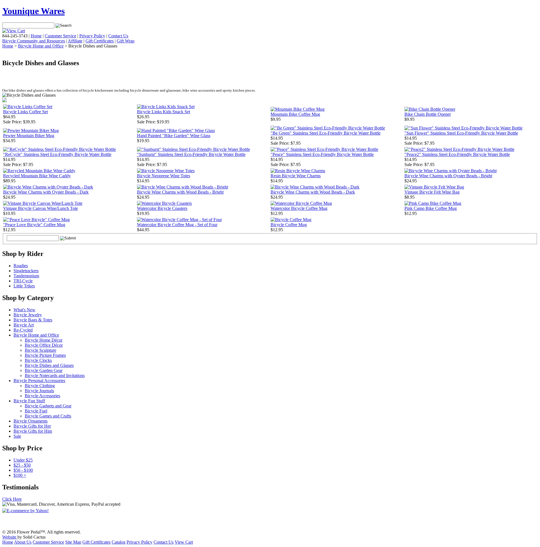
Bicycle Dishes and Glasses (49, 365)
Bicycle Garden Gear (43, 370)
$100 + (20, 475)
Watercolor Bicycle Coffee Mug (299, 208)
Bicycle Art (24, 325)
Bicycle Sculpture (40, 350)
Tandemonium (26, 275)
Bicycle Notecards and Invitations (55, 375)
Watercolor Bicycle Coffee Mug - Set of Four (177, 224)
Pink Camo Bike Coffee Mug (430, 208)
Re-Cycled (23, 330)
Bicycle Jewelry (28, 314)
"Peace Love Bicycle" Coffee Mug (34, 224)
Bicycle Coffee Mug (289, 224)
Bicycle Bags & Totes (33, 319)
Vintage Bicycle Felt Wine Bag (432, 192)
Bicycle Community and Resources (33, 40)
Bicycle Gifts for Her (32, 426)
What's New (24, 309)
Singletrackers (26, 270)
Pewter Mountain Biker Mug (28, 135)
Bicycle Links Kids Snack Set (163, 111)
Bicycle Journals (39, 390)
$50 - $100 (23, 470)
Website (9, 537)
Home (36, 35)
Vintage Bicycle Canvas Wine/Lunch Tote (40, 208)
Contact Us (118, 35)
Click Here (12, 499)
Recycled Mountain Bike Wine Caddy (37, 175)
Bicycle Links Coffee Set (25, 111)
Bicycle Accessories (42, 395)
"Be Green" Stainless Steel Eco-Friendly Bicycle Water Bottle (326, 133)
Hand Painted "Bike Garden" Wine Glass (173, 135)
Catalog (118, 542)
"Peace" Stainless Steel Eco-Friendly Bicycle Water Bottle (322, 154)
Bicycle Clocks (38, 360)
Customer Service (60, 35)
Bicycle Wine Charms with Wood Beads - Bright (180, 192)
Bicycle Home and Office (41, 46)
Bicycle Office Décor (44, 345)
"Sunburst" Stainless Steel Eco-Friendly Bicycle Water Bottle (191, 154)
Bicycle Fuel (36, 410)
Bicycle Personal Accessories (39, 380)
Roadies (21, 265)
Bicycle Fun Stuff (29, 400)
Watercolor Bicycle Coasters (162, 208)
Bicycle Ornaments (31, 421)
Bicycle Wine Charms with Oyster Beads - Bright (448, 175)
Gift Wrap (125, 40)
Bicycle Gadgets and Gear (48, 405)
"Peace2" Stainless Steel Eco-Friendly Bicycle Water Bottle (457, 154)
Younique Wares (33, 11)
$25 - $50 (22, 465)
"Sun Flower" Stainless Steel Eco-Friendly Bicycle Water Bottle (461, 133)
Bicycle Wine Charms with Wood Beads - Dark (313, 192)
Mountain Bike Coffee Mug (295, 114)
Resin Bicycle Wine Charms (296, 175)
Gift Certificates (100, 40)
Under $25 (23, 460)
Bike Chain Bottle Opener (427, 114)
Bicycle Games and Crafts (48, 416)
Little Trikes (24, 285)
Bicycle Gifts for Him (33, 431)
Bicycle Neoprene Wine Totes (163, 175)
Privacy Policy (92, 35)
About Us (23, 542)
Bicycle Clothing (40, 385)
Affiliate (75, 40)
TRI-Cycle (23, 280)
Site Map (73, 542)
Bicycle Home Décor (43, 340)
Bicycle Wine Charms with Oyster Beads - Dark (46, 192)
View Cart (184, 542)
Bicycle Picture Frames (45, 355)
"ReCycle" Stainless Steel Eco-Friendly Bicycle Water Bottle (57, 154)
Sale (17, 436)
